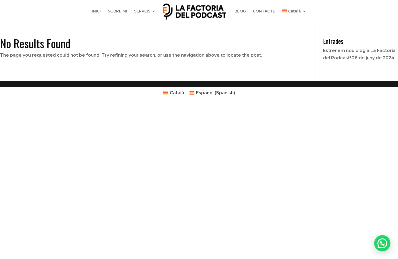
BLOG (240, 11)
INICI (96, 11)
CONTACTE (264, 11)
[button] (382, 243)
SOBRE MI (117, 11)
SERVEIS (142, 11)
